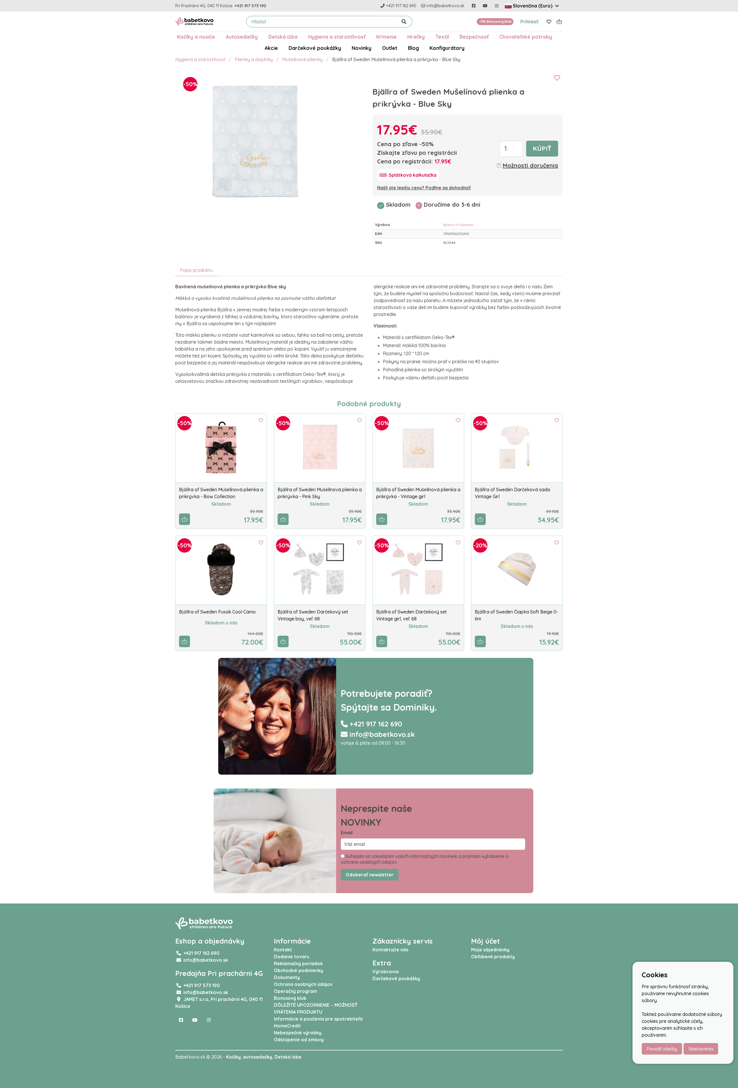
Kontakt (283, 950)
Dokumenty (287, 977)
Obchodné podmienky (298, 970)
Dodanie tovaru (291, 956)
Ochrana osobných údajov (303, 984)
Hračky (416, 36)
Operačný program (295, 991)
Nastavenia (700, 1049)
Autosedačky (242, 36)
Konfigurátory (447, 48)
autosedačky (257, 1057)
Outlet (389, 48)
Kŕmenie (386, 36)
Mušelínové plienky (302, 59)
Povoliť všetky (662, 1049)
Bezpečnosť (474, 36)
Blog (413, 48)
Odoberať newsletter (370, 875)
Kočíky (233, 1057)
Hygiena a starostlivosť (337, 36)
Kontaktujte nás (390, 950)
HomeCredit (287, 1026)
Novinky (361, 48)
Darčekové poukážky (315, 48)
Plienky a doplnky (254, 59)
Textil (442, 36)
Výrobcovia (385, 971)
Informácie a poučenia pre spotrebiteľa (318, 1019)
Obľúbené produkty (493, 956)
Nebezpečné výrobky (297, 1033)
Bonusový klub (290, 998)
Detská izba (283, 36)
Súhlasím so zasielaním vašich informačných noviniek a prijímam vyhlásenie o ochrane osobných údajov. (425, 859)
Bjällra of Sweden (458, 225)
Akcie (271, 48)
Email (347, 832)
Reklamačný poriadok (298, 963)
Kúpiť (542, 148)
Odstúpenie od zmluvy (299, 1039)
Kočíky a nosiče (196, 36)
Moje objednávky (490, 950)
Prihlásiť (529, 22)
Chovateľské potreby (525, 36)
